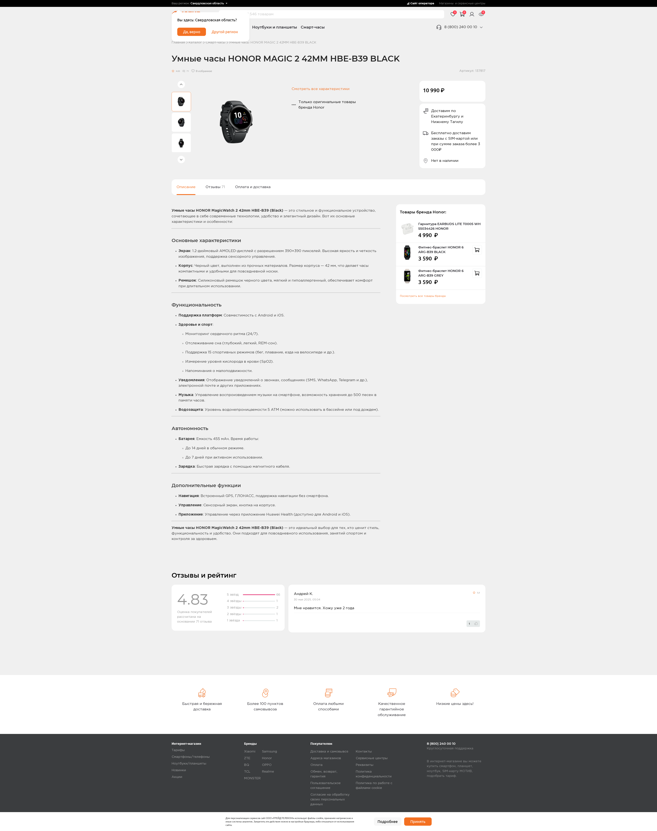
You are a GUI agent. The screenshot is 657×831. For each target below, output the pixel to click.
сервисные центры (471, 3)
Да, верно (191, 32)
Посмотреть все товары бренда (423, 296)
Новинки (179, 770)
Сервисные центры (372, 758)
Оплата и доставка (253, 187)
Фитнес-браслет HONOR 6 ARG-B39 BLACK (441, 249)
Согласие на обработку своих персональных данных (330, 799)
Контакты (364, 751)
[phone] (481, 27)
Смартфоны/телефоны (191, 756)
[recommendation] (477, 249)
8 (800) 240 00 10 (460, 27)
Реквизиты (364, 764)
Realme (268, 771)
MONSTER (252, 778)
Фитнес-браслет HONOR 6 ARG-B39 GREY (441, 273)
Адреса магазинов (325, 758)
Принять (417, 821)
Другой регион (225, 32)
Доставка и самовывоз (329, 751)
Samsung (269, 751)
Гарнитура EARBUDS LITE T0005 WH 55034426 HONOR (449, 226)
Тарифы (178, 750)
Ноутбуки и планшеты (274, 27)
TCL (247, 771)
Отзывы (215, 187)
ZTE (247, 758)
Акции (177, 777)
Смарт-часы (313, 27)
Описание (186, 187)
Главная (178, 42)
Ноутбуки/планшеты (189, 763)
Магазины (446, 3)
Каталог (195, 42)
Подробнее (388, 821)
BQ (246, 764)
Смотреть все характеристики (321, 89)
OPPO (267, 764)
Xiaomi (249, 751)
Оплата (316, 764)
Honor (267, 758)
